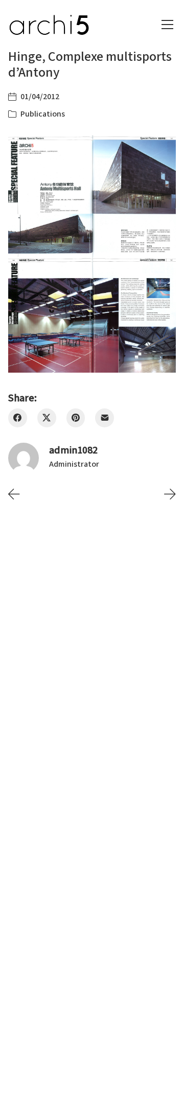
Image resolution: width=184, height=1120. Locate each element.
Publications (42, 114)
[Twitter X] (46, 417)
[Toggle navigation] (167, 24)
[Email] (104, 417)
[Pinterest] (75, 417)
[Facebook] (17, 417)
